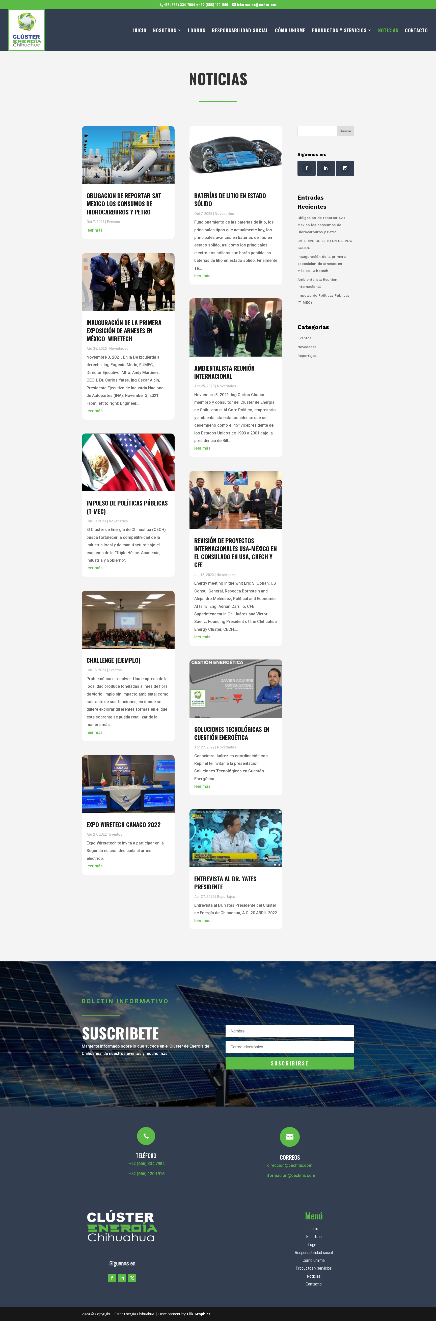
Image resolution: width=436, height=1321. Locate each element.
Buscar (345, 131)
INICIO (140, 31)
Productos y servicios (314, 1268)
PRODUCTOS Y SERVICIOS (339, 31)
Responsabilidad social (314, 1252)
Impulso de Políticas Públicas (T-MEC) (127, 506)
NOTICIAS (388, 31)
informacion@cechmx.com (289, 1175)
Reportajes (226, 897)
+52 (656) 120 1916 (146, 1173)
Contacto (314, 1284)
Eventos (113, 222)
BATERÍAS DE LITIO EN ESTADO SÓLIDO (230, 199)
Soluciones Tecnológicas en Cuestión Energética (231, 733)
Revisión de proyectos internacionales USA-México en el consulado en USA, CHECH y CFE (235, 552)
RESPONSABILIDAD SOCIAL (240, 31)
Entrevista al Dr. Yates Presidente (225, 882)
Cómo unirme (314, 1260)
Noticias (314, 1276)
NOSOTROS (164, 31)
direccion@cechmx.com (289, 1165)
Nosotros (314, 1236)
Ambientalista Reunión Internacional (224, 372)
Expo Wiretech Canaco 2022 (124, 824)
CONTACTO (416, 31)
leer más (95, 230)
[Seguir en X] (132, 1278)
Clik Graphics (198, 1313)
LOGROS (196, 31)
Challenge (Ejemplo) (114, 660)
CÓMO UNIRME (290, 31)
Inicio (314, 1228)
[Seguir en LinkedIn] (122, 1278)
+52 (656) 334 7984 (146, 1163)
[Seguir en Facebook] (112, 1278)
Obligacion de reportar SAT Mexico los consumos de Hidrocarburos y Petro (124, 203)
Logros (313, 1244)
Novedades (118, 349)
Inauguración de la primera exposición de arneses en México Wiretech (124, 330)
